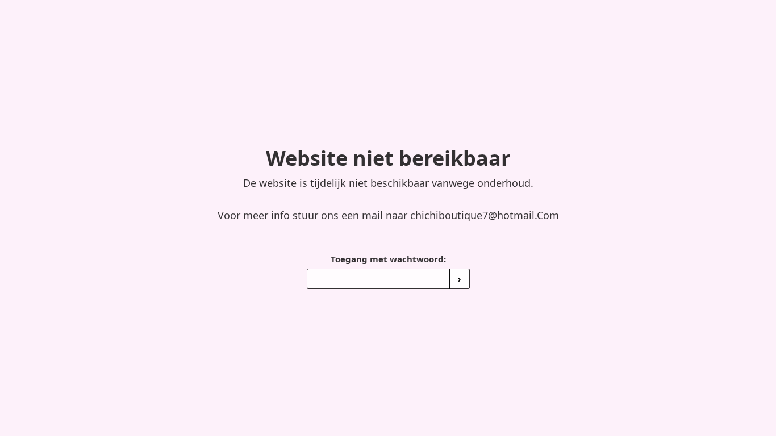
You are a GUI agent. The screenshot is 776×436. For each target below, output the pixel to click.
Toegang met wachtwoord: (388, 259)
